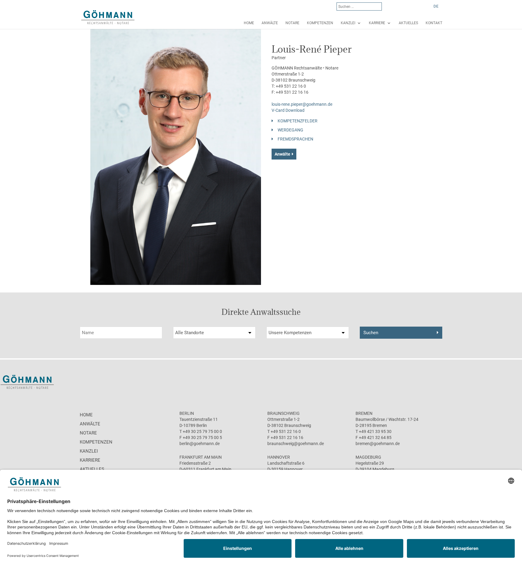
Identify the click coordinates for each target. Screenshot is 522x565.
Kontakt (434, 23)
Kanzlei (348, 23)
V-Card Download (288, 110)
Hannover (278, 457)
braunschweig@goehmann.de (295, 443)
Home (249, 23)
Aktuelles (408, 23)
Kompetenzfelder (297, 120)
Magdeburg (368, 457)
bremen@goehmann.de (378, 443)
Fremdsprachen (295, 139)
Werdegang (290, 130)
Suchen (370, 332)
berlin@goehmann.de (199, 443)
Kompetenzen (320, 23)
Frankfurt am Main (200, 457)
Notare (292, 23)
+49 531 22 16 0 (291, 86)
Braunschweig (283, 413)
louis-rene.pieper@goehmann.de (302, 104)
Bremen (364, 413)
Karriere (377, 23)
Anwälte (270, 23)
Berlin (186, 413)
